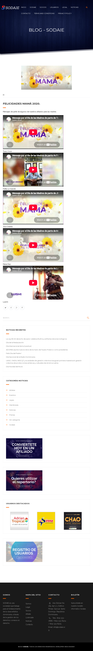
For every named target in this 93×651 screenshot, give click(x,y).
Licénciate (30, 617)
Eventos (12, 395)
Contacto (26, 13)
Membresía (13, 405)
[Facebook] (11, 307)
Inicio (23, 7)
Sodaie (33, 7)
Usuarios (54, 7)
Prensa (12, 415)
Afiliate (28, 614)
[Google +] (16, 307)
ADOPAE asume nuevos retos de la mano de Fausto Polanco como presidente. (37, 350)
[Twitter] (5, 307)
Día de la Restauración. (15, 342)
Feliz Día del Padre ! (14, 353)
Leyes (11, 400)
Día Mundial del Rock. (14, 367)
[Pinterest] (22, 307)
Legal (64, 7)
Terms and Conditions (44, 13)
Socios (43, 7)
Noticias (74, 7)
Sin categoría (14, 420)
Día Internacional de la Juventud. (19, 346)
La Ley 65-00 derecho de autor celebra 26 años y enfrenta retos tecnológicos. (36, 339)
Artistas (12, 390)
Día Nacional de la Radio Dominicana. (20, 357)
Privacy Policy (65, 13)
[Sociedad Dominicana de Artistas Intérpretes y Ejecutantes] (9, 7)
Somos (28, 604)
